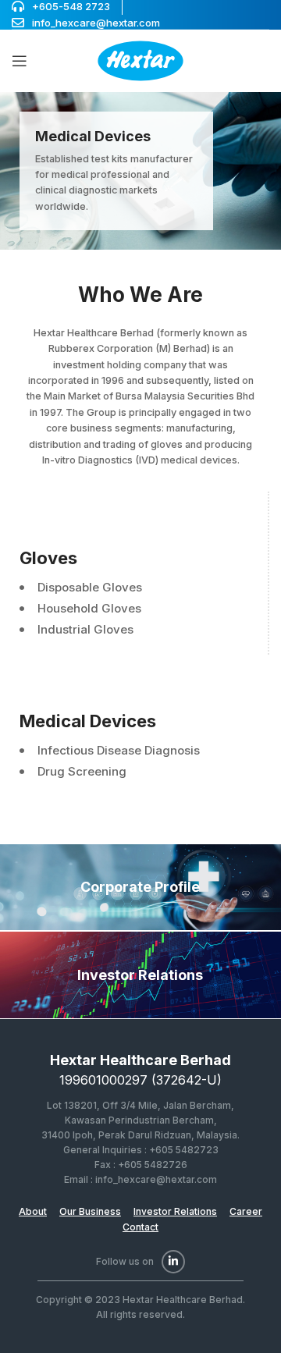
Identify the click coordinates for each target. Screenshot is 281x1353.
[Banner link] (140, 171)
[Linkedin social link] (173, 1261)
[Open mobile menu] (19, 60)
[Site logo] (140, 59)
